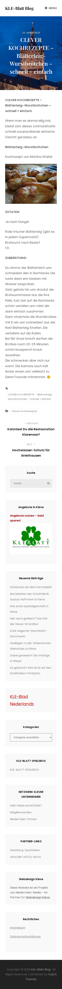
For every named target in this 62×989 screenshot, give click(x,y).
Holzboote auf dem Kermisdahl (31, 587)
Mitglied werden (21, 812)
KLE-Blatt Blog (19, 8)
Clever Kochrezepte (24, 411)
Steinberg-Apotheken (25, 850)
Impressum (17, 928)
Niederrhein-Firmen (23, 819)
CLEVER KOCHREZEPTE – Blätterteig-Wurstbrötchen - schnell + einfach (30, 397)
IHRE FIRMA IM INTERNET (26, 806)
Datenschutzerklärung (25, 937)
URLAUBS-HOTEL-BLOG (25, 857)
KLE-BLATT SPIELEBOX (24, 770)
